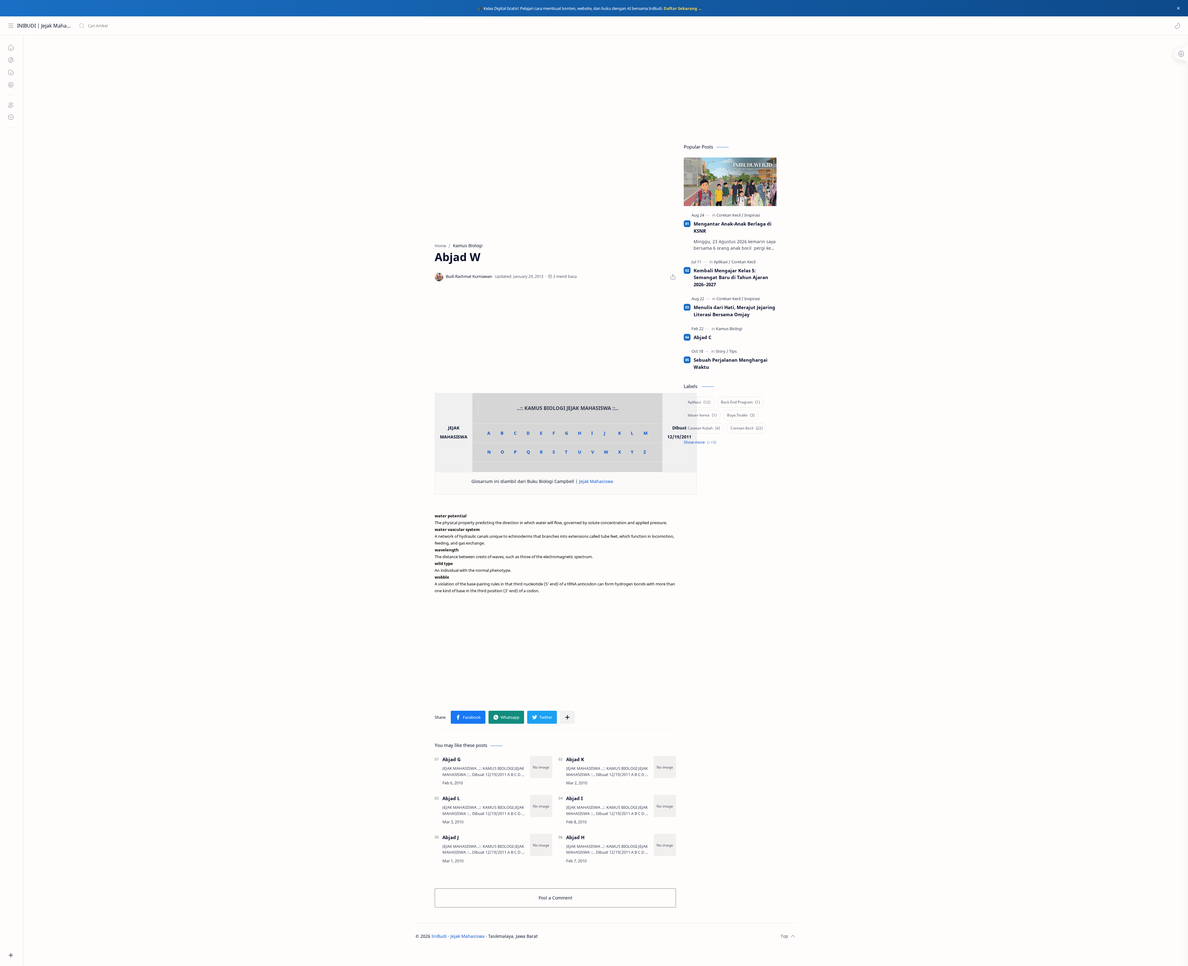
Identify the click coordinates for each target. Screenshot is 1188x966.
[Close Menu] (1178, 8)
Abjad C (703, 337)
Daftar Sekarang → (683, 8)
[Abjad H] (665, 845)
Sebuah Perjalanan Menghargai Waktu (731, 363)
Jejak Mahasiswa (552, 481)
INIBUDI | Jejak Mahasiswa (44, 25)
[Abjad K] (665, 767)
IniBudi (439, 936)
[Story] (722, 351)
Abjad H (575, 837)
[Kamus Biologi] (729, 328)
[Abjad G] (541, 767)
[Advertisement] (605, 88)
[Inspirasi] (752, 215)
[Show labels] (701, 442)
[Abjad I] (665, 806)
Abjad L (451, 798)
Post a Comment (555, 898)
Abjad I (574, 798)
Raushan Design (581, 936)
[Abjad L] (541, 806)
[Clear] (176, 25)
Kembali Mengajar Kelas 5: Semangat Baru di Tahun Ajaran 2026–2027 (731, 277)
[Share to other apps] (567, 717)
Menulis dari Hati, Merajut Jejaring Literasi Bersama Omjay (734, 310)
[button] (1177, 25)
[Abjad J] (541, 845)
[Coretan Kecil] (730, 215)
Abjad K (575, 759)
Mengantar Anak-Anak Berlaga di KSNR (733, 227)
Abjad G (451, 759)
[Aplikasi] (722, 262)
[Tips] (733, 351)
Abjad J (450, 837)
